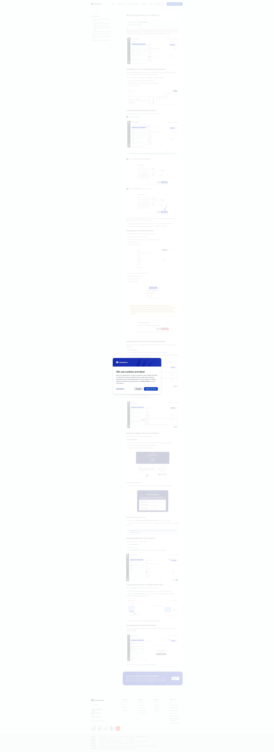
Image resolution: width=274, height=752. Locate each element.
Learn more (120, 389)
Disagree (138, 389)
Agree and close (151, 389)
